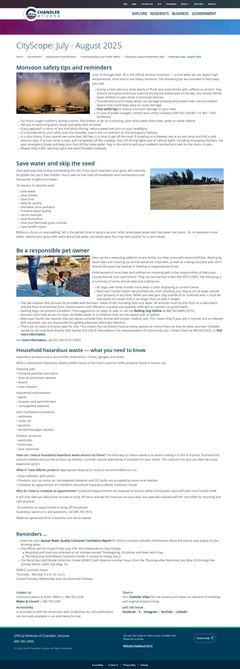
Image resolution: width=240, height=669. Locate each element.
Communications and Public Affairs (100, 56)
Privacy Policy (129, 665)
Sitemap (144, 665)
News (184, 3)
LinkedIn (181, 612)
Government (204, 13)
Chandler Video (139, 597)
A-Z (159, 3)
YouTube (167, 612)
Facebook (129, 612)
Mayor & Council (28, 601)
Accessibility (97, 665)
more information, (34, 340)
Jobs (134, 3)
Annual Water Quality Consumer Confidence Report (76, 541)
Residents (159, 13)
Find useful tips (107, 109)
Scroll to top (203, 638)
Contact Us (147, 3)
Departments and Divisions (61, 56)
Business (180, 13)
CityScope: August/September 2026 (144, 56)
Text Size (198, 3)
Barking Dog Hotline (148, 311)
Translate (171, 3)
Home (19, 56)
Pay (125, 3)
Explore (139, 13)
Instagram (151, 612)
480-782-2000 (24, 641)
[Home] (54, 14)
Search (212, 3)
